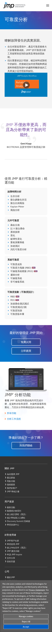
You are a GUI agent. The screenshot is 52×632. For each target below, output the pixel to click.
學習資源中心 (13, 524)
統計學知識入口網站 (16, 517)
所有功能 (11, 413)
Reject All (26, 621)
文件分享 (11, 558)
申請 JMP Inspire (14, 554)
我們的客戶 (12, 488)
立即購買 (26, 350)
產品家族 (11, 477)
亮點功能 (11, 481)
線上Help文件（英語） (17, 547)
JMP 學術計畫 (13, 491)
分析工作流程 (14, 419)
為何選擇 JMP (13, 474)
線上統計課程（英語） (17, 514)
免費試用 (26, 342)
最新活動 (11, 507)
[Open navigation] (47, 5)
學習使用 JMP (13, 544)
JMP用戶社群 (13, 540)
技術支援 (11, 561)
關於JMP (11, 577)
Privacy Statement (37, 590)
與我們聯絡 (25, 445)
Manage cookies (26, 616)
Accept (26, 626)
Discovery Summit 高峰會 (18, 521)
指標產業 (11, 484)
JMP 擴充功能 (13, 551)
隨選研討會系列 (14, 511)
